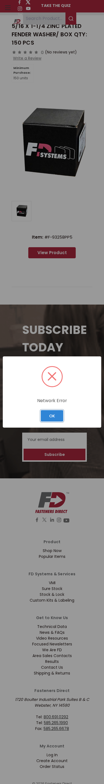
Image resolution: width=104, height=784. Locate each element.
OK (52, 416)
